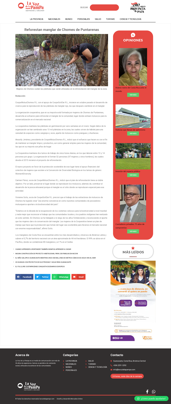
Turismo (110, 19)
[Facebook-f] (147, 392)
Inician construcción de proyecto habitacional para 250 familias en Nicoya (46, 254)
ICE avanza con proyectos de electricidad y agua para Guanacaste (43, 262)
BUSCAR (84, 7)
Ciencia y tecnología (130, 19)
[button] (151, 398)
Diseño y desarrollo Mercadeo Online (69, 399)
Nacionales (54, 19)
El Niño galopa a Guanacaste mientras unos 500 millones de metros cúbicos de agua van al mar (55, 258)
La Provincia (36, 19)
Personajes (83, 19)
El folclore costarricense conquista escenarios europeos (40, 266)
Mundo (68, 19)
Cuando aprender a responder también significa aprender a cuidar (43, 249)
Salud (98, 19)
